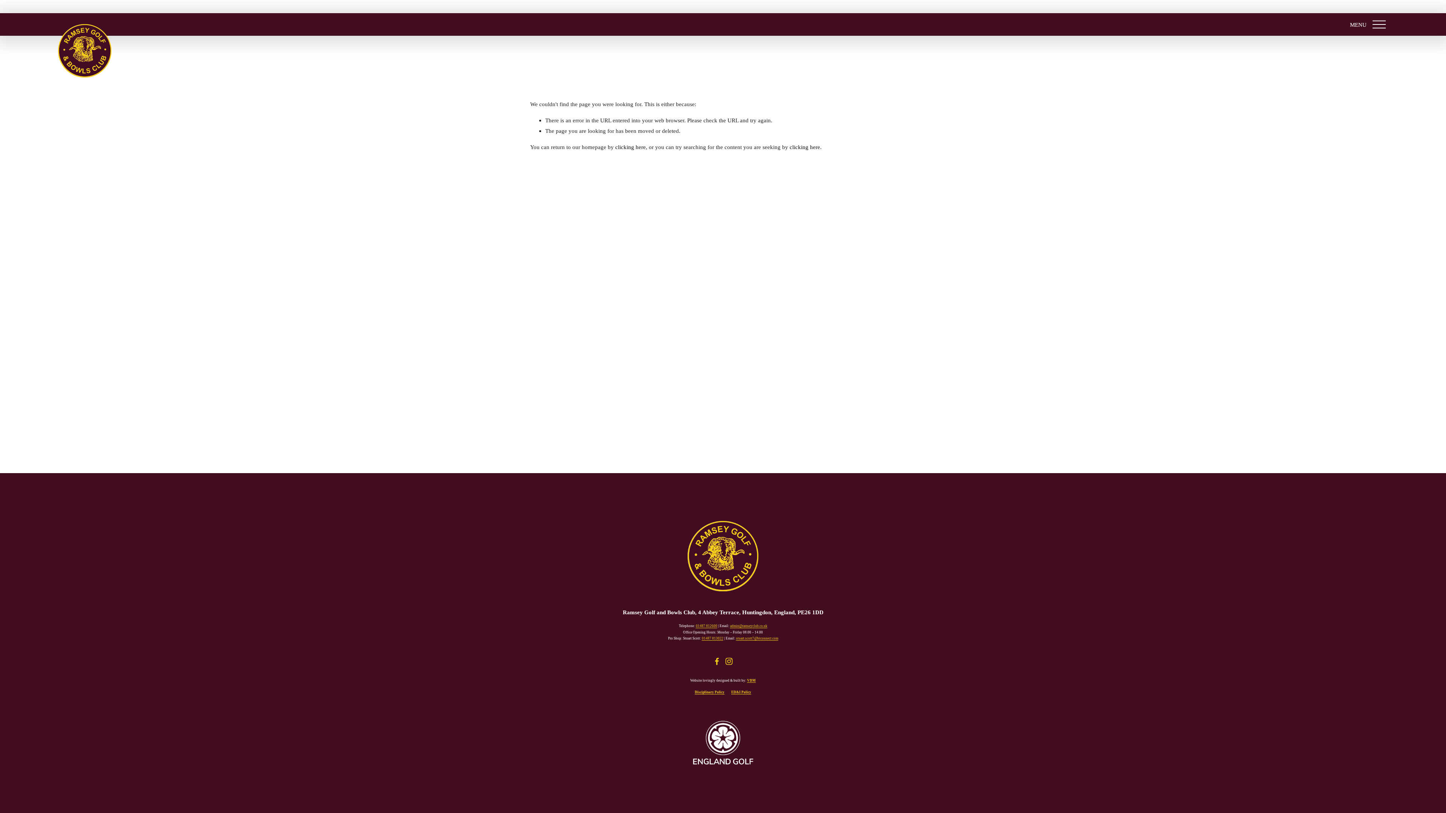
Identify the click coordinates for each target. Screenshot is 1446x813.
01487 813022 (712, 638)
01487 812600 (706, 626)
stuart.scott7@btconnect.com (757, 638)
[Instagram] (729, 661)
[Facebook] (717, 661)
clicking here (630, 147)
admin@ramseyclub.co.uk (748, 626)
